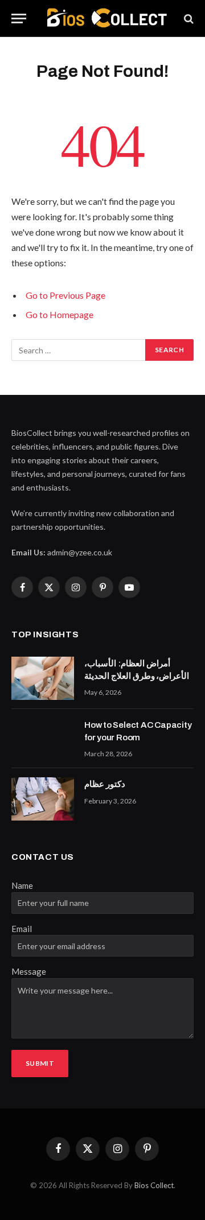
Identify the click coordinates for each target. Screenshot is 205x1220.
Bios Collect (154, 1185)
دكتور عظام (104, 784)
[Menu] (18, 18)
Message (28, 971)
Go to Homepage (59, 314)
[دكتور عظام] (42, 799)
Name (22, 885)
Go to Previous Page (65, 295)
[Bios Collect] (106, 18)
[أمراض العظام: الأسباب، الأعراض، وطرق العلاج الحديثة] (42, 678)
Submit (40, 1063)
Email (21, 929)
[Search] (188, 18)
